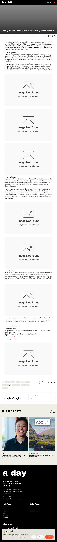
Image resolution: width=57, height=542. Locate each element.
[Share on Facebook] (45, 382)
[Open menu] (54, 2)
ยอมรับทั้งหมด (49, 537)
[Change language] (48, 2)
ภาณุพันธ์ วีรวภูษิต (33, 36)
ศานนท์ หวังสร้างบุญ (6, 385)
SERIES (4, 513)
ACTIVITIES (5, 517)
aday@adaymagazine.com (14, 499)
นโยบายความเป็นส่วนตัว (22, 536)
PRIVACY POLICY (34, 511)
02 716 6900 (8, 496)
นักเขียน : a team (33, 459)
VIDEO (4, 509)
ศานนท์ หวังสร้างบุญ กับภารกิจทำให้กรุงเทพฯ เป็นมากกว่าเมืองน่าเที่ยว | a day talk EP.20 (13, 456)
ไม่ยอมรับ (40, 537)
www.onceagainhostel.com (15, 336)
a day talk (4, 453)
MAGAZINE (5, 515)
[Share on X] (48, 382)
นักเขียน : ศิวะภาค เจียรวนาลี (7, 459)
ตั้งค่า (27, 538)
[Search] (51, 2)
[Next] (54, 411)
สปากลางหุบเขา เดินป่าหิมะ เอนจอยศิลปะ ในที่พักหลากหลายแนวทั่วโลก (41, 456)
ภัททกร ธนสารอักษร (25, 382)
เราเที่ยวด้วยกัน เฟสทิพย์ (34, 453)
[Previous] (50, 411)
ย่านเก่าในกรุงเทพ (16, 385)
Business (15, 36)
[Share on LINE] (51, 382)
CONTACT (32, 509)
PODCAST (5, 511)
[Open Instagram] (54, 382)
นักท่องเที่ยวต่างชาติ (25, 385)
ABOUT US (32, 507)
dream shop (5, 388)
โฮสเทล (18, 382)
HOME (4, 507)
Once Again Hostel (10, 382)
